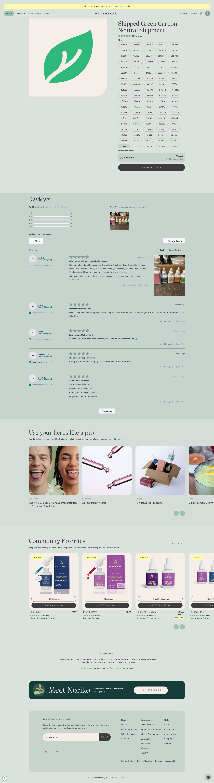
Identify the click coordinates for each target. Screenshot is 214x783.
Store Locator (35, 13)
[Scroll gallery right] (182, 513)
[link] (54, 615)
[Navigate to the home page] (107, 13)
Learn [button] (46, 13)
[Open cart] (201, 13)
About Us (145, 752)
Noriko (9, 13)
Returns (167, 743)
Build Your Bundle (129, 729)
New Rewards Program (148, 502)
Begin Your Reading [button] (150, 690)
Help (166, 719)
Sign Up (104, 737)
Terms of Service (144, 761)
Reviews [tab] (34, 234)
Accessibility (170, 761)
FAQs (166, 724)
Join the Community (149, 734)
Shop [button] (123, 719)
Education (33, 498)
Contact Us (169, 729)
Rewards (184, 13)
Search (194, 13)
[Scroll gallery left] (176, 513)
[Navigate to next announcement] (208, 6)
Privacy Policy (127, 761)
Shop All (124, 724)
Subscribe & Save (129, 734)
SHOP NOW (120, 6)
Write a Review (176, 241)
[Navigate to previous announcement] (5, 6)
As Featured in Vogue (94, 502)
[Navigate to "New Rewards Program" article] (160, 470)
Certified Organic (113, 668)
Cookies (158, 761)
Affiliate (144, 748)
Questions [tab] (47, 234)
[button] (130, 36)
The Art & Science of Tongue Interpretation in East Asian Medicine (53, 504)
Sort (162, 249)
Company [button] (145, 738)
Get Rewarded (147, 724)
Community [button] (146, 719)
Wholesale (145, 743)
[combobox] (54, 599)
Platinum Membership (151, 729)
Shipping (168, 738)
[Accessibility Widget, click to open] (4, 778)
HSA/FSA (125, 738)
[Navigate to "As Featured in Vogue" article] (107, 470)
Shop (19, 13)
